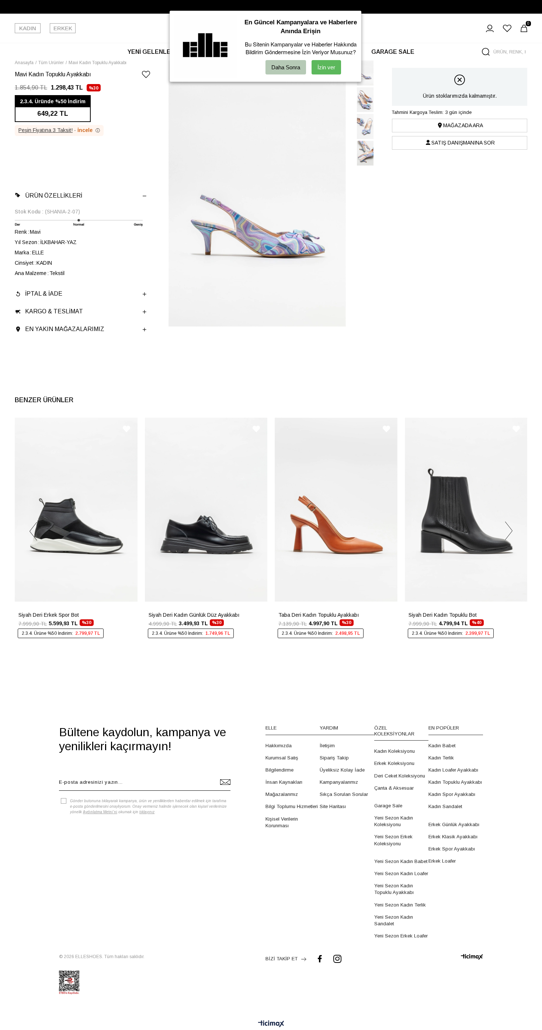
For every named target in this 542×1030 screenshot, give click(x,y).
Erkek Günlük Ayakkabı (453, 824)
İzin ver (326, 67)
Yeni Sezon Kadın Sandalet (393, 920)
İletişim (327, 745)
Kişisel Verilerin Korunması (281, 822)
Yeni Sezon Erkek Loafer (401, 936)
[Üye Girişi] (490, 28)
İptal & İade (43, 293)
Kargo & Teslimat (54, 311)
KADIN (27, 28)
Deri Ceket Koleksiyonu (399, 776)
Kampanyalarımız (339, 782)
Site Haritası (333, 806)
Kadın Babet (441, 745)
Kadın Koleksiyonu (394, 751)
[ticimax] (472, 957)
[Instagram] (337, 958)
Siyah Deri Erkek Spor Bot (48, 615)
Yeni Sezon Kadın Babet (400, 861)
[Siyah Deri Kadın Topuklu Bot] (466, 510)
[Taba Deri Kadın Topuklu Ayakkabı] (336, 510)
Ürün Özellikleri (53, 195)
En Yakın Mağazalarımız (64, 329)
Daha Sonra (285, 67)
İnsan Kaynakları (283, 782)
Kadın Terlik (441, 758)
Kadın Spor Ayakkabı (451, 794)
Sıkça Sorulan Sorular (344, 794)
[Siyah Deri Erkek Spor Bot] (76, 510)
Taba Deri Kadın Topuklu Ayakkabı (318, 615)
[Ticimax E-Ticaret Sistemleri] (271, 1024)
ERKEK (62, 28)
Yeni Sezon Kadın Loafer (401, 873)
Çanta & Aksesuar (394, 788)
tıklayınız (146, 812)
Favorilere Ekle (126, 429)
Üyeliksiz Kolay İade (342, 770)
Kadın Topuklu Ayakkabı (455, 782)
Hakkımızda (278, 745)
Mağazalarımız (281, 794)
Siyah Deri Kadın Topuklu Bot (443, 615)
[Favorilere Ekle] (146, 76)
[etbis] (69, 982)
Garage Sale (388, 805)
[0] (524, 28)
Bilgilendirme (279, 770)
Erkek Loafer (442, 861)
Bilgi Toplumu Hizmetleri (291, 806)
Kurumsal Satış (281, 758)
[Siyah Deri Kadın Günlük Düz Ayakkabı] (206, 510)
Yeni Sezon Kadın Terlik (400, 905)
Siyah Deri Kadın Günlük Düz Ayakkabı (194, 615)
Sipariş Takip (334, 758)
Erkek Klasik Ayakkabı (452, 836)
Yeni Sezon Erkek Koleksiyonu (393, 840)
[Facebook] (319, 958)
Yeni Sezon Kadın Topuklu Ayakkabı (394, 889)
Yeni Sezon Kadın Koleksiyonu (393, 821)
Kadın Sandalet (445, 806)
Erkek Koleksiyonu (394, 763)
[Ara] (486, 51)
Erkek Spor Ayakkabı (451, 849)
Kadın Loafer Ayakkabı (453, 770)
